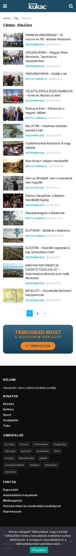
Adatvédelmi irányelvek (20, 495)
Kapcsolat (10, 489)
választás (51, 465)
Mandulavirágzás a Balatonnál (44, 213)
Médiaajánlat (12, 500)
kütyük (9, 458)
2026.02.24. (55, 66)
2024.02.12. (57, 79)
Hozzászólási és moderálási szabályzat (32, 506)
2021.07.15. (54, 205)
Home (6, 18)
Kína (57, 451)
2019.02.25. (55, 300)
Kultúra (8, 409)
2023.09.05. (55, 135)
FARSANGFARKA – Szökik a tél (45, 74)
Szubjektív (10, 420)
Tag (16, 18)
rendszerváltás (14, 465)
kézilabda (43, 451)
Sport (7, 414)
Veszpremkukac (35, 44)
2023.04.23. (55, 153)
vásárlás (10, 471)
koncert (26, 451)
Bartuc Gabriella (36, 79)
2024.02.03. (55, 100)
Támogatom (39, 346)
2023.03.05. (57, 166)
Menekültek (26, 458)
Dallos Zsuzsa (34, 187)
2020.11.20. (54, 257)
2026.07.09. (55, 44)
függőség (60, 444)
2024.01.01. (57, 118)
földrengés (41, 444)
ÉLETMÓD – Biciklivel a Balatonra (47, 230)
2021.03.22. (57, 218)
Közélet (8, 404)
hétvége (10, 451)
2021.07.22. (54, 187)
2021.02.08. (57, 236)
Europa (9, 444)
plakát (43, 458)
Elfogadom (39, 550)
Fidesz (24, 444)
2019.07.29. (55, 283)
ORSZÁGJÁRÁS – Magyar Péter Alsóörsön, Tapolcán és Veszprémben (46, 57)
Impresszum (12, 511)
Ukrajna (34, 465)
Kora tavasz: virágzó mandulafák (46, 161)
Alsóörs (26, 18)
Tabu (6, 425)
